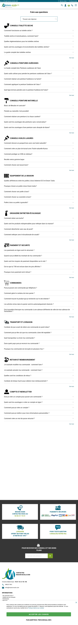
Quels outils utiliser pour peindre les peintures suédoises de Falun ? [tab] (28, 74)
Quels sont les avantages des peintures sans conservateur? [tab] (25, 122)
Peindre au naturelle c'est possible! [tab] (16, 111)
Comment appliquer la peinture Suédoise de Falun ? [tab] (22, 84)
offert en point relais (20, 534)
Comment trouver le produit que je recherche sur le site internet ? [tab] (27, 299)
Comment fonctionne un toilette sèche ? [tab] (18, 31)
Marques (5, 600)
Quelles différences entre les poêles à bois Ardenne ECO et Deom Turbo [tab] (29, 181)
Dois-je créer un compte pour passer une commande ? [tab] (23, 397)
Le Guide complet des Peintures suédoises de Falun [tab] (22, 68)
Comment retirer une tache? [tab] (14, 218)
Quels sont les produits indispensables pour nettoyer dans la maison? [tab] (29, 224)
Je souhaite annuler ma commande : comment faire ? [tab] (23, 370)
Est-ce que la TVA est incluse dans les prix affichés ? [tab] (22, 267)
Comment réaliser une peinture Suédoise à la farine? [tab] (22, 79)
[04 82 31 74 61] (72, 5)
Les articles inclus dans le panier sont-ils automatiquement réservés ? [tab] (29, 304)
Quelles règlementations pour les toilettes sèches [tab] (21, 41)
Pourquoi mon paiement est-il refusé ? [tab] (17, 272)
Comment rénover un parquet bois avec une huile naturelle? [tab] (25, 143)
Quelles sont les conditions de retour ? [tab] (17, 376)
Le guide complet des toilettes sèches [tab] (17, 52)
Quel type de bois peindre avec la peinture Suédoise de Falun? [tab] (26, 90)
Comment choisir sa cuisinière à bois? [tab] (17, 197)
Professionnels (73, 1)
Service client (63, 1)
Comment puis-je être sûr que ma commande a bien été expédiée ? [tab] (27, 333)
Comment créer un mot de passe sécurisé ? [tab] (19, 418)
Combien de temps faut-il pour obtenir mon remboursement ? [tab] (26, 381)
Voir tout (71, 58)
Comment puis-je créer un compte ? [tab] (16, 408)
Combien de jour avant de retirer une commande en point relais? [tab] (27, 327)
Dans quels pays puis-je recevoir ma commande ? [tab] (22, 343)
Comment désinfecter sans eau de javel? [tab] (18, 229)
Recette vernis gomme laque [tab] (14, 159)
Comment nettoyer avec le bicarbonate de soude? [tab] (21, 235)
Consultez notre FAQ (58, 534)
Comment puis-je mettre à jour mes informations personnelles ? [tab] (26, 413)
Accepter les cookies (39, 614)
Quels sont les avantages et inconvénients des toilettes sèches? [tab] (26, 47)
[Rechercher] (62, 5)
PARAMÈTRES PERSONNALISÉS (38, 620)
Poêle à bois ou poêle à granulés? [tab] (16, 202)
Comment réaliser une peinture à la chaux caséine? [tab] (22, 117)
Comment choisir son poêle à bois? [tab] (16, 192)
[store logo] (10, 5)
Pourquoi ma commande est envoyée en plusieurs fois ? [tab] (24, 349)
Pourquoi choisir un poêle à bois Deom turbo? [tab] (20, 186)
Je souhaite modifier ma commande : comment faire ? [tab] (23, 365)
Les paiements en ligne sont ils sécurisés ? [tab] (19, 250)
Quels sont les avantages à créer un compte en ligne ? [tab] (23, 402)
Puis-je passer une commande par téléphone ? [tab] (20, 288)
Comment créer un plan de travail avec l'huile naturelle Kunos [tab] (26, 149)
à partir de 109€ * (20, 536)
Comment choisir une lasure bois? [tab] (16, 165)
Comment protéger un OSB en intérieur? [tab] (18, 154)
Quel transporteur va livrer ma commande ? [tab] (19, 338)
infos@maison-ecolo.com (12, 587)
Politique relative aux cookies (36, 608)
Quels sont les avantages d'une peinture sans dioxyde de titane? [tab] (27, 127)
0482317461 (8, 584)
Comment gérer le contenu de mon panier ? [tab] (19, 293)
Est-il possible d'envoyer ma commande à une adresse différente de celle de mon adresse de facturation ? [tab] (37, 310)
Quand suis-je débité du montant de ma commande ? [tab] (23, 256)
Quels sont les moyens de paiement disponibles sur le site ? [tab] (25, 261)
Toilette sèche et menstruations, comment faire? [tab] (21, 36)
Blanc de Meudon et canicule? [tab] (14, 106)
